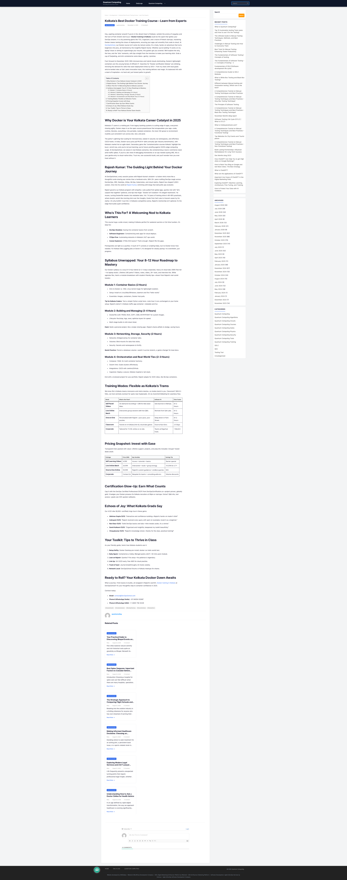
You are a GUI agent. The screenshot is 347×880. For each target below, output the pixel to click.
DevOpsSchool (110, 45)
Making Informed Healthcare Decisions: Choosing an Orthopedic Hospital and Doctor (119, 734)
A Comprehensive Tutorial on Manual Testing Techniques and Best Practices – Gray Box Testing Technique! (229, 99)
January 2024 (220, 296)
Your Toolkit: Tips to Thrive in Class (119, 108)
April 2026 (218, 219)
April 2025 (218, 258)
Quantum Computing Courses (225, 324)
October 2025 (220, 240)
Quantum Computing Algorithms (226, 317)
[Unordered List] (142, 841)
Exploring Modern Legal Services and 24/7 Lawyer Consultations (118, 765)
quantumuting (120, 25)
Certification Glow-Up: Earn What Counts (120, 103)
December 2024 (220, 268)
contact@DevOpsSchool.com (124, 596)
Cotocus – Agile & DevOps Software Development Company (173, 877)
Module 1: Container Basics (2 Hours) (121, 90)
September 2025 (221, 244)
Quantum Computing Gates (224, 328)
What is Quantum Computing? (225, 27)
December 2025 (220, 233)
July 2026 (218, 209)
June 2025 (218, 251)
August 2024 (219, 279)
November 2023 (220, 303)
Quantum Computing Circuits (225, 321)
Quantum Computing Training (225, 342)
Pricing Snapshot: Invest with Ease (118, 101)
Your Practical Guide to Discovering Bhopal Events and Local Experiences (120, 639)
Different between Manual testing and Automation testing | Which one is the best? (228, 85)
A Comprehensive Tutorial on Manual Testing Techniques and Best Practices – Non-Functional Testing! (229, 144)
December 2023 (220, 300)
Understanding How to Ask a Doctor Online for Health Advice (120, 795)
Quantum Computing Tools (224, 338)
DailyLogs (116, 868)
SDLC (217, 345)
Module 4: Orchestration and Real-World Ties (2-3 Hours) (127, 96)
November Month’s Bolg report (226, 116)
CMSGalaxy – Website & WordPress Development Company (136, 875)
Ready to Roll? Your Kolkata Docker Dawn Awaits (124, 110)
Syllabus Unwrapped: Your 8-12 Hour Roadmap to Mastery (126, 88)
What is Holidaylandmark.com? (226, 125)
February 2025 (220, 261)
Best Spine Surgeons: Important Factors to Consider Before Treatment (120, 670)
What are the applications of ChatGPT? (229, 174)
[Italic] (132, 841)
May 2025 (218, 254)
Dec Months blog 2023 (223, 155)
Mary (108, 642)
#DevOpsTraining (131, 608)
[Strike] (137, 841)
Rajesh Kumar (132, 185)
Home (106, 15)
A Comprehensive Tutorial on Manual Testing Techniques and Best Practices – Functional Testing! (229, 131)
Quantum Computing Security (225, 335)
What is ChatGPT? (221, 170)
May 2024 (218, 289)
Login (187, 829)
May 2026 (218, 216)
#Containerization (120, 608)
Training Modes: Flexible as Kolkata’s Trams (121, 99)
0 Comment (144, 25)
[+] (155, 840)
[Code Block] (147, 841)
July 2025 (218, 247)
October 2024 (220, 275)
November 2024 (220, 272)
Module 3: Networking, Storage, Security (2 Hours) (125, 94)
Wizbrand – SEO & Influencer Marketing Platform (195, 875)
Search (217, 12)
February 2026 (220, 226)
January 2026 (220, 230)
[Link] (150, 841)
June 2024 (218, 286)
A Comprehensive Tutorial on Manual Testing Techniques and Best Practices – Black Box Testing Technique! (229, 110)
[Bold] (130, 841)
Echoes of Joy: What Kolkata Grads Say (120, 106)
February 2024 (220, 293)
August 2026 (219, 205)
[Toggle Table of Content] (146, 78)
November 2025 (220, 237)
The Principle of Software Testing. (227, 104)
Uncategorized (113, 15)
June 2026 (218, 212)
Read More (111, 654)
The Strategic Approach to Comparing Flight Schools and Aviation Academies (120, 702)
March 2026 (219, 223)
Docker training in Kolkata (166, 583)
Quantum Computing (112, 2)
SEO (216, 349)
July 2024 (218, 282)
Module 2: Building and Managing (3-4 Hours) (124, 92)
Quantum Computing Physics (225, 331)
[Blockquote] (145, 841)
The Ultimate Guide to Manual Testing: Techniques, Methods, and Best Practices (229, 38)
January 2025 (220, 265)
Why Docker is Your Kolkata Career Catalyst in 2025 (124, 81)
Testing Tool (219, 352)
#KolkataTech (151, 608)
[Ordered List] (140, 841)
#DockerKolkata (141, 608)
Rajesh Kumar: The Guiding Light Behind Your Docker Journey (127, 83)
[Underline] (135, 841)
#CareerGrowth (109, 608)
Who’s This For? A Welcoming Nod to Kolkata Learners (125, 86)
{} (152, 840)
